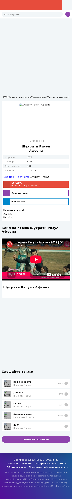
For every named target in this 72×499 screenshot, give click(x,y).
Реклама (27, 463)
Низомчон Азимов (23, 417)
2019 (16, 424)
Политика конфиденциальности (48, 467)
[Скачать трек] (66, 383)
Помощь (13, 463)
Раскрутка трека (45, 463)
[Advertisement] (36, 54)
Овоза (17, 403)
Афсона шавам (22, 414)
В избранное (37, 140)
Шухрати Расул (39, 176)
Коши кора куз (22, 381)
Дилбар (18, 392)
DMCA (62, 463)
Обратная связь (16, 467)
